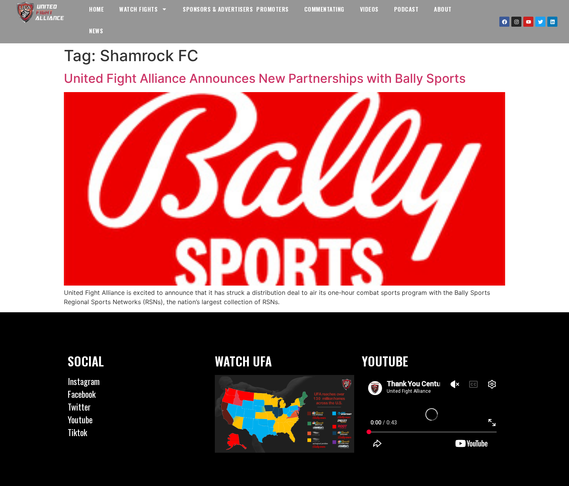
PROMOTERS (272, 9)
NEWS (96, 30)
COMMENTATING (324, 9)
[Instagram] (516, 22)
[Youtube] (528, 22)
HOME (96, 9)
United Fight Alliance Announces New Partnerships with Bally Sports (265, 78)
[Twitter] (540, 22)
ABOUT (443, 9)
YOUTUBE (385, 361)
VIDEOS (369, 9)
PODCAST (406, 9)
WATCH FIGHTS (138, 9)
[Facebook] (504, 22)
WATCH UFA (243, 361)
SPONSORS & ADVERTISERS (218, 9)
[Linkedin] (552, 22)
